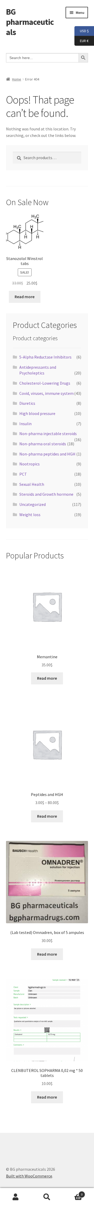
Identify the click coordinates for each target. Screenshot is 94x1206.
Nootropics (29, 463)
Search (47, 1197)
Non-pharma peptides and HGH (47, 454)
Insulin (25, 423)
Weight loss (29, 514)
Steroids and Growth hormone (46, 494)
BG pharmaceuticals (30, 22)
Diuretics (27, 403)
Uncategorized (32, 504)
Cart (73, 1192)
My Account (15, 1197)
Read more (24, 296)
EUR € (81, 40)
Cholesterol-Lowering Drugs (44, 383)
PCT (23, 474)
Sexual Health (31, 484)
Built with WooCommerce (29, 1176)
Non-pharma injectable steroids (48, 433)
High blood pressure (37, 413)
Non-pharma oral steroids (42, 443)
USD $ (81, 30)
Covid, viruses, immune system (46, 393)
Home (16, 79)
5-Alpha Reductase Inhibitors (45, 357)
